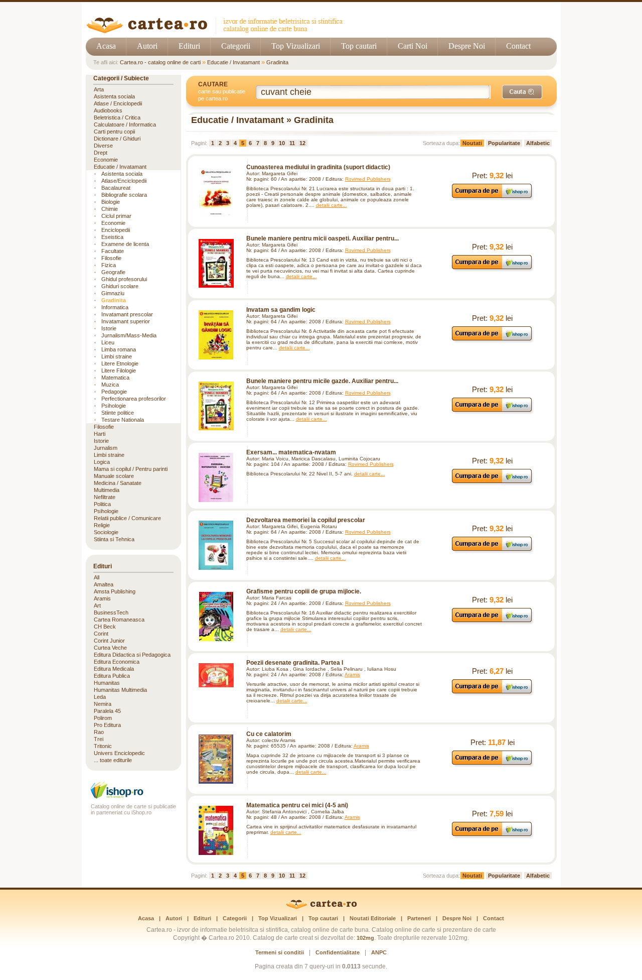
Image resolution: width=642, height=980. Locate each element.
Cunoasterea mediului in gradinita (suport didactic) (318, 167)
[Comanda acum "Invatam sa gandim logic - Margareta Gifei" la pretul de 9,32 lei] (492, 340)
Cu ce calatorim (268, 734)
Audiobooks (108, 110)
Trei (98, 739)
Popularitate (504, 143)
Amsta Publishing (114, 591)
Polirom (103, 718)
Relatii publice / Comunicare (127, 518)
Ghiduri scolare (119, 286)
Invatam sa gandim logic (280, 309)
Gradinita (277, 62)
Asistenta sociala (114, 96)
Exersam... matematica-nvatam (291, 452)
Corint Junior (109, 641)
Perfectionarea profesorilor (133, 399)
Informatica (114, 307)
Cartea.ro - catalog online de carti (160, 62)
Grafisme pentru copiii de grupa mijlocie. (303, 591)
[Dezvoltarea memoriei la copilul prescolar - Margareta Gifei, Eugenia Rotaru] (216, 545)
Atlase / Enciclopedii (118, 103)
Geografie (113, 272)
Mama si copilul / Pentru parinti (131, 469)
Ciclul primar (116, 216)
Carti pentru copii (114, 132)
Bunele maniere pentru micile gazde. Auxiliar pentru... (322, 381)
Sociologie (106, 532)
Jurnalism (105, 448)
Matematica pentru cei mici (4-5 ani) (297, 805)
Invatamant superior (125, 321)
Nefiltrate (104, 497)
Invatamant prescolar (127, 314)
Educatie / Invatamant (233, 62)
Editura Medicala (114, 669)
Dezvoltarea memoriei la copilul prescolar (305, 520)
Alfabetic (538, 143)
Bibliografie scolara (124, 195)
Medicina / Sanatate (117, 483)
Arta (99, 89)
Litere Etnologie (119, 363)
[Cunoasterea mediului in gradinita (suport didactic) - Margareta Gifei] (216, 192)
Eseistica (112, 237)
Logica (102, 462)
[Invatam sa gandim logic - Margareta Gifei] (216, 334)
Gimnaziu (112, 293)
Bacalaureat (115, 188)
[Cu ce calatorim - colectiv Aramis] (216, 759)
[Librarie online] (133, 797)
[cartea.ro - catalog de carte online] (218, 31)
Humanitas (107, 683)
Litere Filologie (118, 371)
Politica (102, 504)
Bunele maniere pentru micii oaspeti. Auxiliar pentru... (322, 238)
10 (282, 143)
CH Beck (105, 627)
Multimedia (106, 490)
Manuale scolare (114, 476)
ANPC (379, 952)
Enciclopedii (115, 230)
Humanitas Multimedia (120, 690)
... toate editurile (113, 760)
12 (302, 143)
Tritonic (103, 746)
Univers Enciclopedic (119, 753)
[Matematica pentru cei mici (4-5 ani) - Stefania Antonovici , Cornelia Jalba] (216, 830)
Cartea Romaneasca (119, 620)
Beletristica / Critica (117, 117)
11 (292, 143)
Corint (101, 634)
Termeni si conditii (279, 952)
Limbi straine (116, 356)
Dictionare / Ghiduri (117, 139)
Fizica (108, 265)
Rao (99, 732)
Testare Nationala (122, 420)
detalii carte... (331, 205)
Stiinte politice (117, 413)
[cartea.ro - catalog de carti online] (321, 907)
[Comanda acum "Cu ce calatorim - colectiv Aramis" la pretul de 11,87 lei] (492, 764)
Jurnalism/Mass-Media (128, 335)
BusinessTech (111, 612)
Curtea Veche (110, 648)
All (96, 577)
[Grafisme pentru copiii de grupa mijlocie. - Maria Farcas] (216, 616)
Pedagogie (114, 392)
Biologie (110, 202)
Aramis (352, 674)
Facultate (112, 251)
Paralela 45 (107, 711)
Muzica (110, 385)
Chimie (109, 209)
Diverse (103, 146)
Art (97, 605)
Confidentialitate (337, 952)
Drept (100, 153)
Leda (100, 697)
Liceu (107, 342)
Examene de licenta (125, 244)
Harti (99, 434)
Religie (102, 525)
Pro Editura (107, 725)
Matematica (115, 378)
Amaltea (103, 584)
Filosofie (111, 258)
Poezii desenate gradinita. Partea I (294, 662)
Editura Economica (116, 662)
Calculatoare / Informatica (125, 124)
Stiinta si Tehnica (114, 539)
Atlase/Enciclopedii (123, 181)
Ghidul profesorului (124, 279)
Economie (106, 160)
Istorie (108, 328)
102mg (365, 938)
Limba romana (118, 349)
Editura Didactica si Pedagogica (132, 655)
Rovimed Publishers (368, 179)
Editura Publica (112, 676)
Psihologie (113, 406)
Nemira (102, 704)
